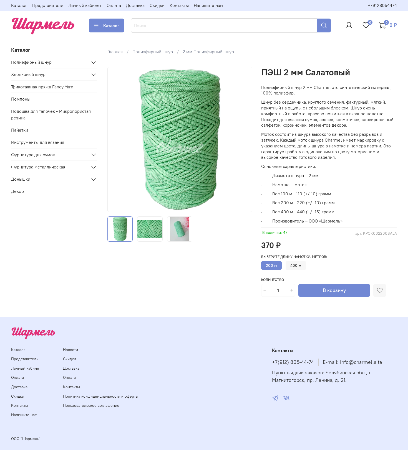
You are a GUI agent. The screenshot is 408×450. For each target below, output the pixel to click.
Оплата (114, 5)
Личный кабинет (85, 5)
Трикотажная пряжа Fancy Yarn (42, 87)
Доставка (135, 5)
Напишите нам (208, 5)
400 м (295, 265)
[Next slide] (243, 139)
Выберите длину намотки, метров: (294, 257)
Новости (70, 349)
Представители (47, 5)
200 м (271, 265)
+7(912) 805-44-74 (293, 362)
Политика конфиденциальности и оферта (100, 396)
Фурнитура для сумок (33, 154)
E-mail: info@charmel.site (352, 362)
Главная (115, 51)
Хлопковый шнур (28, 74)
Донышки (20, 179)
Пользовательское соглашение (91, 405)
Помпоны (20, 99)
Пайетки (19, 130)
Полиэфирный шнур (152, 51)
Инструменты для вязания (37, 142)
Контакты (179, 5)
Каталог (19, 5)
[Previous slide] (116, 139)
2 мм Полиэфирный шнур (208, 51)
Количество (272, 280)
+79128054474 (382, 5)
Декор (17, 191)
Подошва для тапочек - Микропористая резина (51, 115)
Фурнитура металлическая (38, 167)
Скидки (157, 5)
